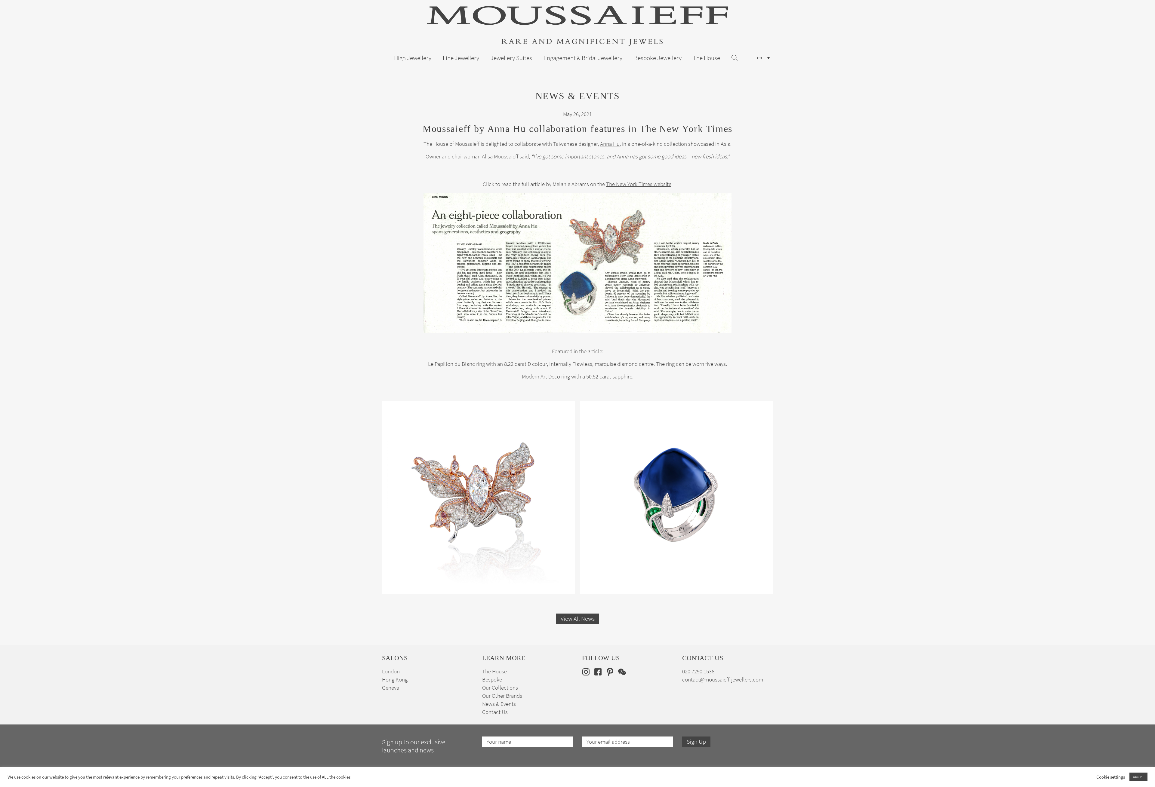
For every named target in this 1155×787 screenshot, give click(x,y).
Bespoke (492, 679)
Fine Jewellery (461, 58)
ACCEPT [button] (1138, 777)
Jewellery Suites (511, 58)
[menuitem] (763, 58)
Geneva (390, 687)
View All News (578, 619)
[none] (763, 58)
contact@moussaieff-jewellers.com (722, 679)
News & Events (499, 703)
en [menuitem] (759, 58)
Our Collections (500, 687)
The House (706, 58)
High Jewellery (412, 58)
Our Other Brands (502, 695)
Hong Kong (395, 679)
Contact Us (495, 712)
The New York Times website (638, 184)
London (391, 671)
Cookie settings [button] (1110, 777)
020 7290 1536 (698, 671)
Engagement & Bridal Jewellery (583, 58)
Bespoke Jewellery (658, 58)
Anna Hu (610, 143)
